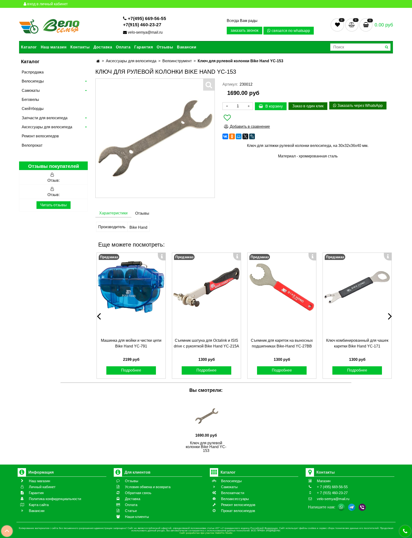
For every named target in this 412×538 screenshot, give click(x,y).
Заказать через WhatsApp (359, 105)
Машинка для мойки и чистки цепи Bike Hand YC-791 (131, 343)
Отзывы (165, 47)
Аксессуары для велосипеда (47, 127)
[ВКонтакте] (225, 136)
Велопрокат (32, 145)
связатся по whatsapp (290, 31)
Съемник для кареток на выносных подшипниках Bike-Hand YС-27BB (282, 343)
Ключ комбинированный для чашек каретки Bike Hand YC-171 (357, 343)
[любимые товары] (338, 25)
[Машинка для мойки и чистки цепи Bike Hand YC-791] (131, 287)
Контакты (80, 47)
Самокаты (31, 90)
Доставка (102, 47)
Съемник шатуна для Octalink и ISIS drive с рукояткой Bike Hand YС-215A (206, 343)
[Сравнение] (352, 25)
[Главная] (98, 61)
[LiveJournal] (252, 136)
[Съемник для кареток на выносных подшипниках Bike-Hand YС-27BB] (281, 287)
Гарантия (143, 47)
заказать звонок (244, 30)
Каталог (29, 47)
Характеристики (113, 213)
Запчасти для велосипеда (44, 118)
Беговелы (30, 100)
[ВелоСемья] (49, 25)
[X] (245, 136)
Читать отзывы (53, 205)
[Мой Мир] (239, 136)
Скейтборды (33, 109)
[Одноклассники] (232, 136)
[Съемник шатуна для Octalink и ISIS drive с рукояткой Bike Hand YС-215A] (206, 287)
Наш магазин (54, 47)
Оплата (123, 47)
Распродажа (33, 72)
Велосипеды (33, 81)
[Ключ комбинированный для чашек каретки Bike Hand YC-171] (357, 287)
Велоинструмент (177, 61)
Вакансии (186, 47)
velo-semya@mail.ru (145, 32)
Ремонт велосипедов (40, 136)
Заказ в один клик (308, 106)
